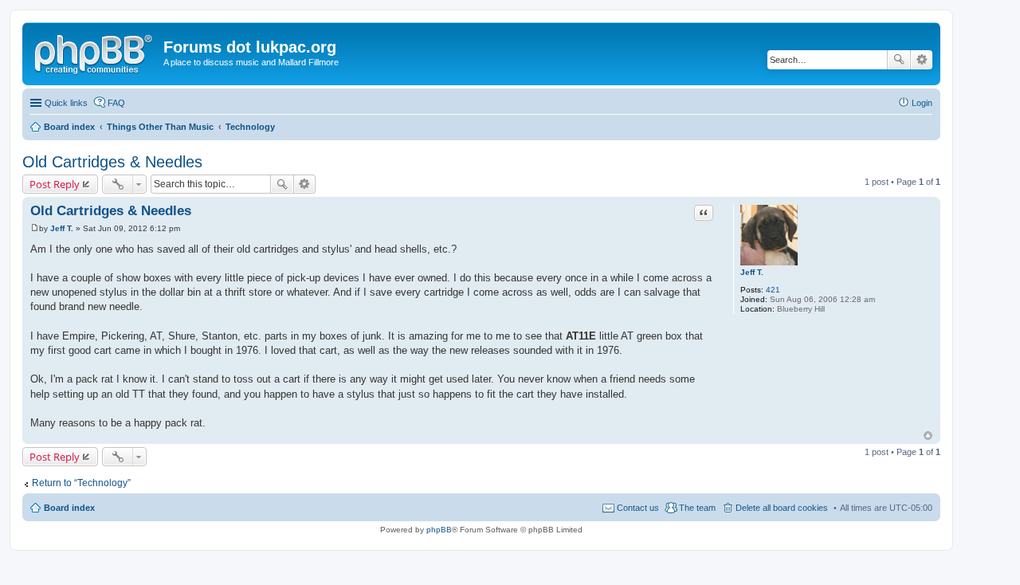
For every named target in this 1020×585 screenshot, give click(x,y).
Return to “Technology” (81, 483)
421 (773, 289)
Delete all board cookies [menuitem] (782, 507)
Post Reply (54, 184)
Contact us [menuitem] (638, 507)
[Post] (34, 228)
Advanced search (921, 59)
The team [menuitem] (697, 507)
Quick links (66, 103)
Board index (69, 507)
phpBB (439, 529)
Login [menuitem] (922, 103)
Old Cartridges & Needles (112, 162)
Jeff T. (751, 272)
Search (899, 59)
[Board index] (94, 51)
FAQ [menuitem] (116, 103)
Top (928, 435)
